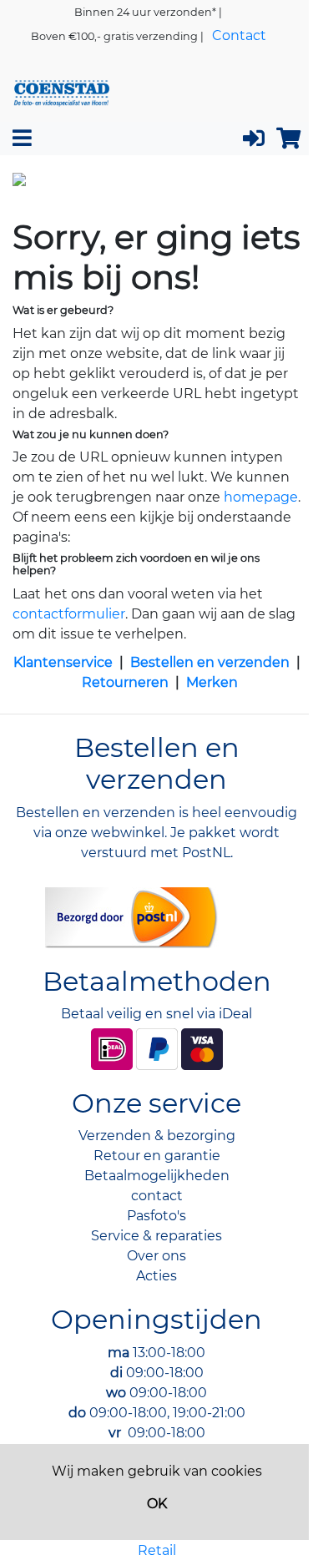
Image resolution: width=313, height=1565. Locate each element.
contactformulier (69, 614)
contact (157, 1196)
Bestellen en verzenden (210, 662)
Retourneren (125, 682)
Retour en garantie (156, 1156)
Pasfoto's (156, 1216)
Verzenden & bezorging (156, 1135)
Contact (239, 35)
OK (157, 1504)
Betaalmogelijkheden (157, 1176)
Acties (156, 1276)
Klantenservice (63, 662)
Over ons (156, 1256)
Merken (212, 682)
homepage (261, 497)
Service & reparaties (156, 1236)
